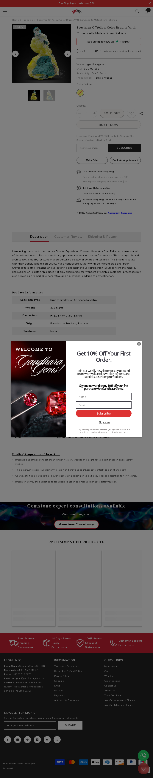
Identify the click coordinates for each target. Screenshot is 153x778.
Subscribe (104, 413)
